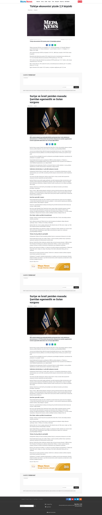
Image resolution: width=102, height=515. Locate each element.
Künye (27, 499)
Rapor (49, 1)
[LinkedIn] (52, 45)
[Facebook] (47, 45)
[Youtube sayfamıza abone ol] (72, 499)
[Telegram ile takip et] (77, 499)
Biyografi (57, 1)
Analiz (46, 1)
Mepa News (30, 10)
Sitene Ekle (41, 499)
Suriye (35, 106)
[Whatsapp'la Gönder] (55, 45)
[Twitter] (49, 45)
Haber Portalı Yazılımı (52, 512)
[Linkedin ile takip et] (75, 499)
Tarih (53, 1)
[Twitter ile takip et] (70, 499)
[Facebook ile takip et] (67, 499)
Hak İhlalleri (67, 1)
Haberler (38, 1)
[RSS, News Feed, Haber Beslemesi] (80, 499)
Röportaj (62, 1)
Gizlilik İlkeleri (35, 499)
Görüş (42, 1)
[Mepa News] (26, 1)
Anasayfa (23, 499)
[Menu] (81, 2)
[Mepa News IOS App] (48, 507)
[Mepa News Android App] (48, 504)
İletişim (31, 499)
